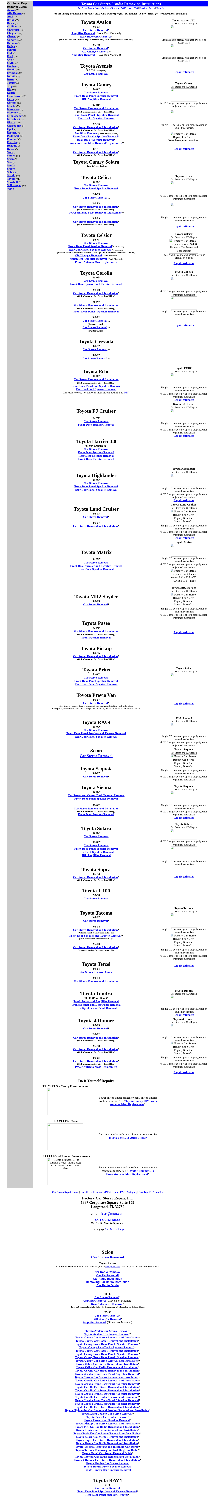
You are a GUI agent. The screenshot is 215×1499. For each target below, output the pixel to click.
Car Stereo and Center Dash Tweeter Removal (96, 795)
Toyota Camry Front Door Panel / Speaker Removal (107, 1344)
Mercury (12, 112)
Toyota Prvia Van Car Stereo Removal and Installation (107, 1433)
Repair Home (94, 8)
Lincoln (11, 102)
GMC (10, 62)
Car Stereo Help (114, 1228)
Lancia (11, 92)
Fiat (9, 53)
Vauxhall (12, 182)
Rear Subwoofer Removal (95, 36)
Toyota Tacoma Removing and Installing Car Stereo (106, 1446)
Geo (9, 59)
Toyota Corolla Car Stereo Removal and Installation (107, 1370)
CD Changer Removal (95, 51)
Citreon (11, 36)
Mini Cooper (15, 115)
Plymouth (13, 135)
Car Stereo (58, 1192)
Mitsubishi (13, 119)
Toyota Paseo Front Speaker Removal (107, 1420)
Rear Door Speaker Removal (96, 455)
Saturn (11, 155)
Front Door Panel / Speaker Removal (96, 114)
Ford (10, 56)
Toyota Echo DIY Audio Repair (128, 1137)
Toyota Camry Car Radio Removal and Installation (107, 1340)
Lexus (10, 99)
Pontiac (11, 139)
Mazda (11, 105)
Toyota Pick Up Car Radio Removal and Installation (107, 1426)
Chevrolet (13, 29)
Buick (10, 23)
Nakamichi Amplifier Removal (88, 258)
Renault (12, 145)
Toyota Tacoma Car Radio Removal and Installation (107, 1456)
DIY (126, 392)
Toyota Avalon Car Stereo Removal (106, 1330)
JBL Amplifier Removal (96, 99)
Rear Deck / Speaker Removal (96, 118)
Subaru (11, 172)
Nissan (11, 122)
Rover (10, 148)
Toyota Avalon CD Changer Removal (106, 1334)
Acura (11, 10)
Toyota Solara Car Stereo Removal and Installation (107, 1436)
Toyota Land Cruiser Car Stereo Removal (106, 1413)
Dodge (11, 46)
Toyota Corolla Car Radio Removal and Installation (106, 1397)
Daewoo (12, 43)
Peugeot (12, 132)
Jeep (10, 86)
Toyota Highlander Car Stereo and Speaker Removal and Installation (107, 1410)
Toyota (11, 178)
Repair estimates (184, 71)
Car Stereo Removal (110, 8)
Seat (9, 162)
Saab (10, 152)
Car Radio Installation (107, 1278)
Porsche (12, 142)
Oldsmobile (14, 125)
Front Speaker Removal (96, 637)
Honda (11, 69)
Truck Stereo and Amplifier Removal (96, 1001)
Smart (11, 168)
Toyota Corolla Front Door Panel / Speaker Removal (107, 1373)
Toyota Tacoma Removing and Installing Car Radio (107, 1450)
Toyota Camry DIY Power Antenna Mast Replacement (133, 1102)
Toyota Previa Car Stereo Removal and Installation (107, 1430)
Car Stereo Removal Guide (96, 971)
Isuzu (10, 79)
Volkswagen (14, 185)
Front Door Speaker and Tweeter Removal (96, 284)
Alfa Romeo (14, 13)
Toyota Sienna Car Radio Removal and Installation (107, 1443)
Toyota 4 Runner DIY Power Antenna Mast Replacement (130, 1172)
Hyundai (12, 72)
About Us (160, 8)
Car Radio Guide (107, 1285)
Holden (11, 66)
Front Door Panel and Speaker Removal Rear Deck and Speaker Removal (96, 387)
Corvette (12, 39)
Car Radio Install (107, 1275)
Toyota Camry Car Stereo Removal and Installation (106, 1337)
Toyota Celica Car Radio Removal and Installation (107, 1367)
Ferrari (11, 49)
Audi (10, 16)
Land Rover (14, 96)
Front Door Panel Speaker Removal (96, 95)
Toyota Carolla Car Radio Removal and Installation (106, 1380)
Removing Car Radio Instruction (107, 1282)
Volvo (10, 188)
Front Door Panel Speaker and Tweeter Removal (96, 733)
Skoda (11, 165)
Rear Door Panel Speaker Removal (90, 249)
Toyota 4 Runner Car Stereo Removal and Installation (107, 1459)
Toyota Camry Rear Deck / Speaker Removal (106, 1347)
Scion (10, 158)
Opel (10, 129)
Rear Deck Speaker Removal (96, 852)
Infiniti (11, 76)
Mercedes (13, 109)
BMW (10, 19)
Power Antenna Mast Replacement (96, 262)
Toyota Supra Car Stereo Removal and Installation (107, 1440)
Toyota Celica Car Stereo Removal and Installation (107, 1364)
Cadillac (12, 26)
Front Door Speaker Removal (96, 424)
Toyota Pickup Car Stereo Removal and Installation (106, 1423)
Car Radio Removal (108, 1272)
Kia (9, 89)
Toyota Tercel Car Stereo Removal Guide (107, 1453)
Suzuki (11, 175)
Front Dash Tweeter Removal (96, 459)
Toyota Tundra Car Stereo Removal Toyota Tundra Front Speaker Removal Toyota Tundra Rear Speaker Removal (107, 1466)
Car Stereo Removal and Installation (96, 108)
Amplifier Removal (83, 33)
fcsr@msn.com (112, 1213)
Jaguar (11, 82)
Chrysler (12, 33)
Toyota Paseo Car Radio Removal (106, 1416)
